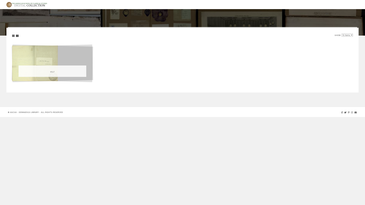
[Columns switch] (13, 35)
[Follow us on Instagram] (352, 112)
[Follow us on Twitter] (345, 112)
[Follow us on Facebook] (342, 112)
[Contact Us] (355, 112)
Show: (338, 35)
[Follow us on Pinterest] (349, 112)
